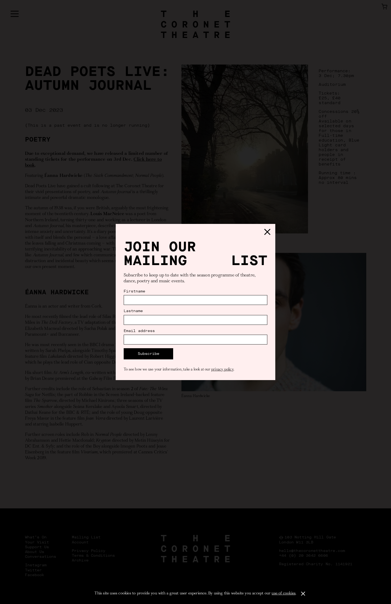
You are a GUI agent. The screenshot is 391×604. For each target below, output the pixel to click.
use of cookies (284, 594)
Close (267, 232)
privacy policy (222, 370)
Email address (139, 331)
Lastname (133, 311)
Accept (303, 593)
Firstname (134, 291)
